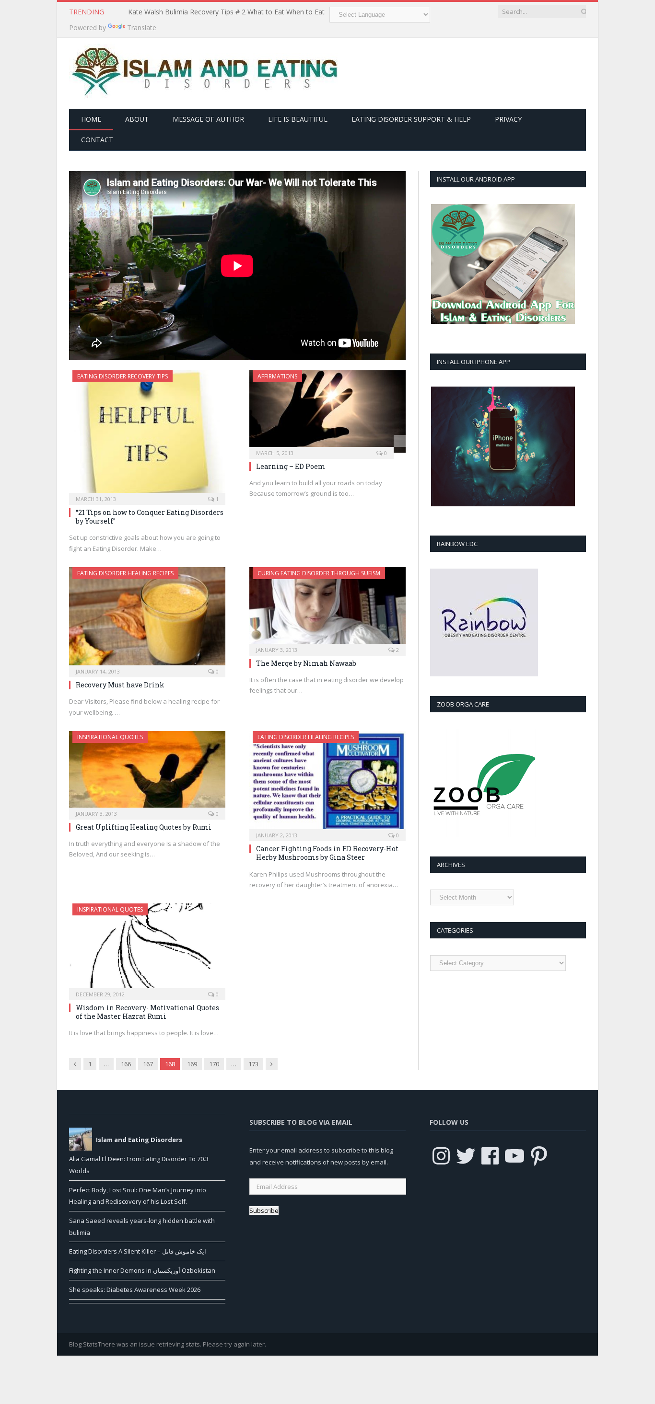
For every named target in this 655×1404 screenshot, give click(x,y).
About (137, 119)
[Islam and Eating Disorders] (203, 71)
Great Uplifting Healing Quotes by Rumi (143, 827)
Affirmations (277, 376)
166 (126, 1064)
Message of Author (208, 119)
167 (148, 1064)
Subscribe (264, 1210)
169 (192, 1064)
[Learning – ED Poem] (327, 411)
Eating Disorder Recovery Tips (122, 376)
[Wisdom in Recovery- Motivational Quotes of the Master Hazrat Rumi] (147, 948)
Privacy (508, 119)
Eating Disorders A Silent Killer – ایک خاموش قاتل (137, 1251)
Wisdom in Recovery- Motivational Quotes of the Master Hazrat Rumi (147, 1012)
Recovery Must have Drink (120, 684)
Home (91, 119)
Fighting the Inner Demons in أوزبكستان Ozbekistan (142, 1270)
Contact (97, 139)
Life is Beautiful (298, 119)
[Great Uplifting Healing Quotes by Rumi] (147, 772)
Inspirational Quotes (110, 737)
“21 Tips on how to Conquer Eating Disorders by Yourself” (149, 516)
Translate (141, 27)
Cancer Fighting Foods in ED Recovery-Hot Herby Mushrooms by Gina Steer (327, 853)
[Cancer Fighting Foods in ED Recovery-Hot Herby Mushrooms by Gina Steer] (327, 783)
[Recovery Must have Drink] (147, 619)
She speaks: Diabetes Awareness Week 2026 (134, 1289)
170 (214, 1064)
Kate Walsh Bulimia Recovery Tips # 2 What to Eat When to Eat (226, 12)
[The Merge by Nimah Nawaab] (327, 608)
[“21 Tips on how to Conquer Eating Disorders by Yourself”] (147, 434)
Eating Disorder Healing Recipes (125, 573)
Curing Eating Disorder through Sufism (318, 573)
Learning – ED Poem (291, 466)
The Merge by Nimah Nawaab (306, 663)
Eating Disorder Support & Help (411, 119)
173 (253, 1064)
